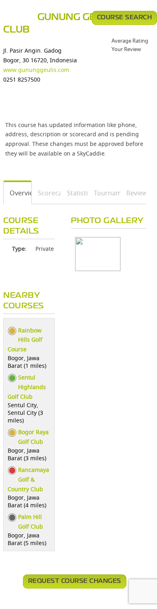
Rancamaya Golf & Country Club (28, 479)
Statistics (74, 193)
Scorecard (46, 193)
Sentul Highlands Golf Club (27, 386)
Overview (18, 193)
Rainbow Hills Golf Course (25, 339)
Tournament (104, 193)
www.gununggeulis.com (36, 70)
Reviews (133, 193)
